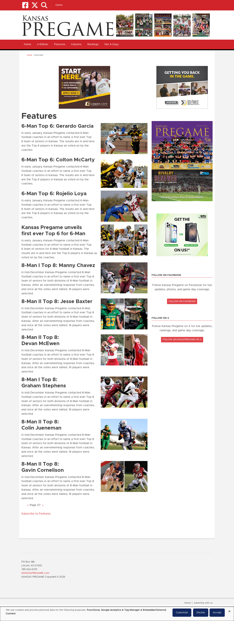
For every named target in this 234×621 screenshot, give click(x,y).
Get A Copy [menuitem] (111, 44)
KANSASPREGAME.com (35, 573)
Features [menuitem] (59, 44)
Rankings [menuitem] (92, 44)
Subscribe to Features (36, 513)
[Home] (115, 24)
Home (59, 5)
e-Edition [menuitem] (42, 44)
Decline (200, 612)
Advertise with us (203, 603)
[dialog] (117, 614)
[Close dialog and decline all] (229, 610)
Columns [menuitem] (76, 44)
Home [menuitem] (27, 44)
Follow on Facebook (182, 301)
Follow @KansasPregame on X (182, 339)
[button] (44, 5)
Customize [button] (182, 612)
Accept (217, 612)
